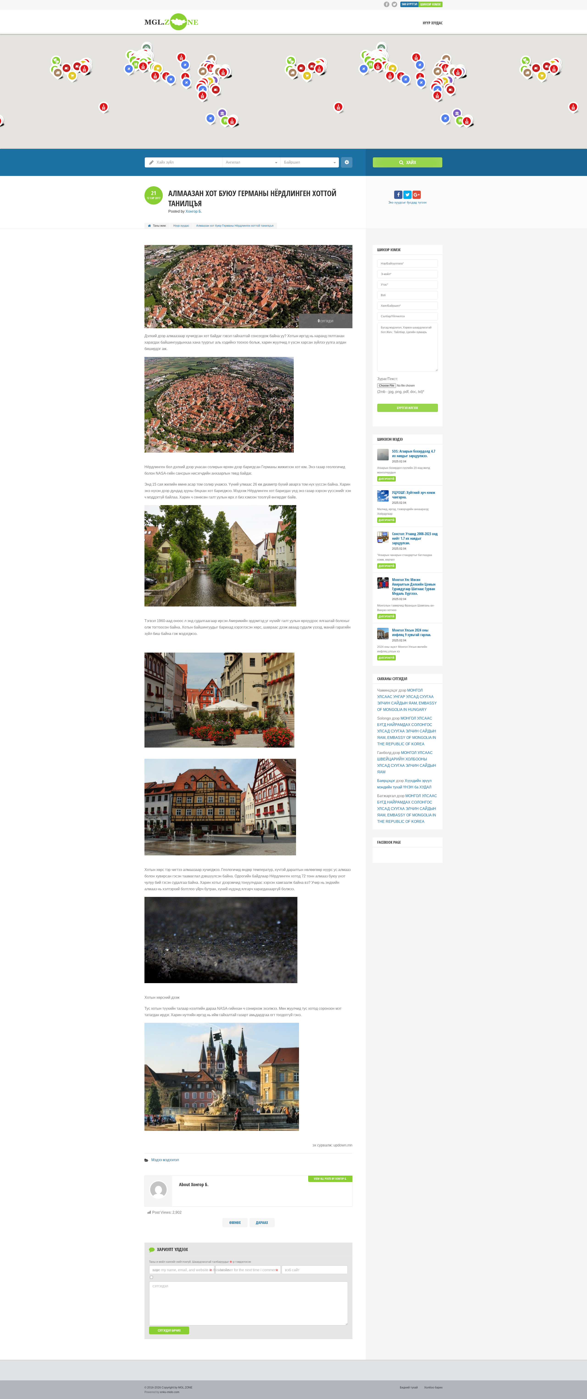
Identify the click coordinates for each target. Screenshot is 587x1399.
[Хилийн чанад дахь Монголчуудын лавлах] (171, 22)
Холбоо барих (433, 1387)
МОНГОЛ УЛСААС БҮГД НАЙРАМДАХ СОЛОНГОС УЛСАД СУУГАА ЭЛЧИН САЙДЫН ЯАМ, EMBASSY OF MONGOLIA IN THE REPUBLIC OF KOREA (406, 731)
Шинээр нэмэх (430, 4)
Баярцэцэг (386, 781)
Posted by (185, 211)
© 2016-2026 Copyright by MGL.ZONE (168, 1387)
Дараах (262, 1222)
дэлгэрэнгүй (386, 479)
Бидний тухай (409, 1387)
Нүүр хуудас (433, 23)
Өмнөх (235, 1222)
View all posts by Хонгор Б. (330, 1179)
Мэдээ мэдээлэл (165, 1160)
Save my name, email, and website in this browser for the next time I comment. (215, 1270)
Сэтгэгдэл (160, 1286)
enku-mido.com (169, 1392)
